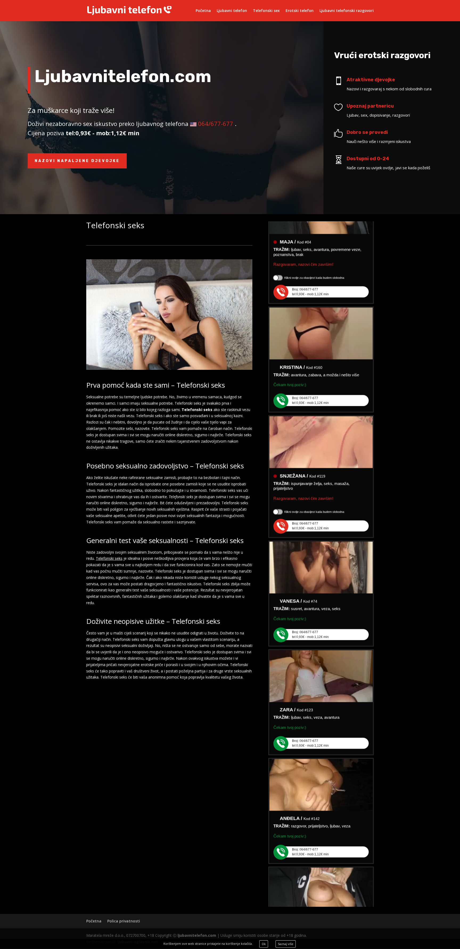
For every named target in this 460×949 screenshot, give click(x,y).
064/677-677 (215, 124)
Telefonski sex (266, 11)
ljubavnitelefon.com (197, 935)
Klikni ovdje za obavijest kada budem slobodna (314, 261)
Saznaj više (285, 944)
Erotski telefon (300, 11)
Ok (264, 944)
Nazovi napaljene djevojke (77, 161)
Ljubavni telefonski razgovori (346, 11)
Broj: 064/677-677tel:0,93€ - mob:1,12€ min (310, 275)
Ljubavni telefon (232, 11)
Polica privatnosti (123, 920)
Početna (203, 11)
